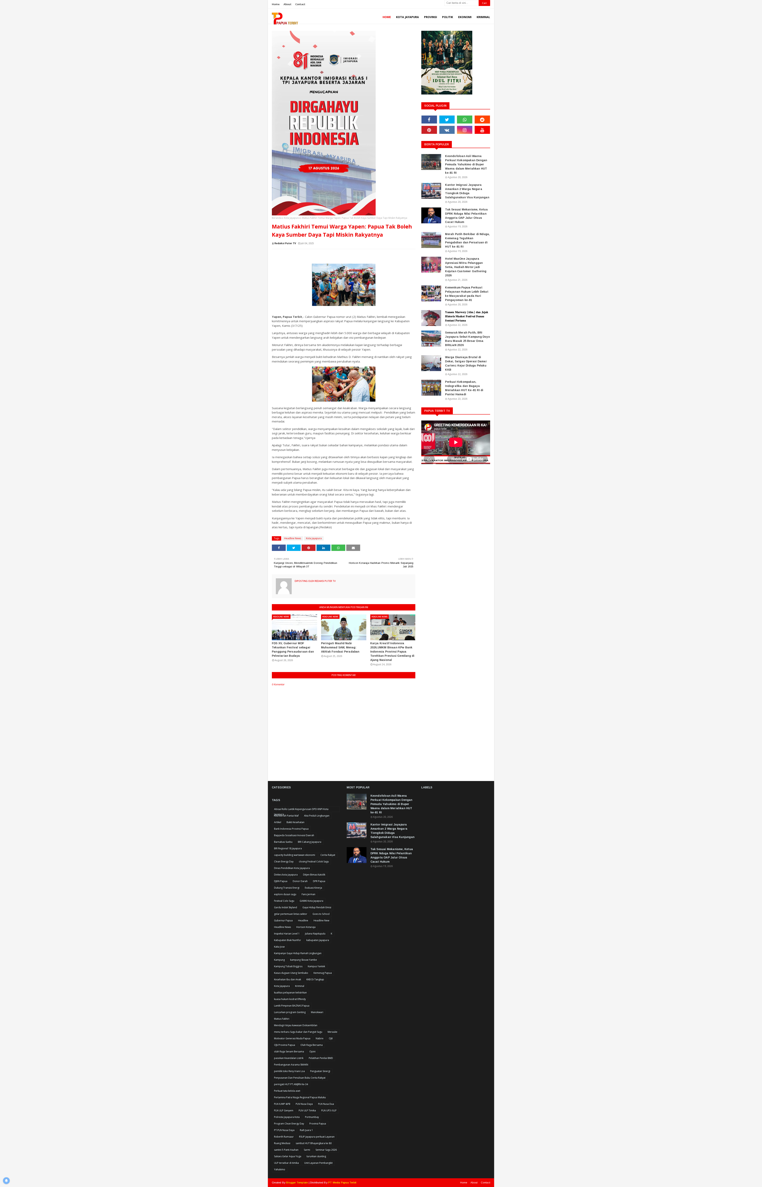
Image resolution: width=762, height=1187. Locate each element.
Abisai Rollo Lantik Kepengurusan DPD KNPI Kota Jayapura (301, 809)
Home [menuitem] (387, 17)
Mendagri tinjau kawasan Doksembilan (295, 1025)
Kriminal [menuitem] (483, 17)
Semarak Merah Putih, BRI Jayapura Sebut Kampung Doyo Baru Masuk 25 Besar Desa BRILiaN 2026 (467, 339)
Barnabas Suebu (283, 842)
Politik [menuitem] (447, 17)
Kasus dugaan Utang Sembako (291, 973)
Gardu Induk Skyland (285, 907)
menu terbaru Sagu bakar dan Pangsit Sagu (298, 1032)
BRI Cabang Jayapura (309, 842)
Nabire (319, 1038)
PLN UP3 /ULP (329, 1110)
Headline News (292, 538)
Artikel (277, 822)
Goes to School (321, 914)
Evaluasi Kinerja (313, 887)
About (287, 4)
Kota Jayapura (292, 218)
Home (276, 4)
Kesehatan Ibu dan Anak (287, 979)
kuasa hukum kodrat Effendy (290, 999)
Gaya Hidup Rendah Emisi (316, 907)
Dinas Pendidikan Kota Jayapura (292, 868)
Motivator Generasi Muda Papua (292, 1038)
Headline (303, 920)
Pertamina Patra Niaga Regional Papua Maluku (300, 1097)
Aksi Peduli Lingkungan (316, 815)
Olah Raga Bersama (311, 1045)
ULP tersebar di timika (286, 1163)
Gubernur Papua (283, 920)
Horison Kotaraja (306, 927)
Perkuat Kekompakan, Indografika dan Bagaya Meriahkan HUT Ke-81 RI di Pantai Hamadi (464, 388)
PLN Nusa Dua (326, 1104)
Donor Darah (300, 881)
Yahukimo (279, 1169)
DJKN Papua (280, 881)
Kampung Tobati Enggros (288, 966)
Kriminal (299, 986)
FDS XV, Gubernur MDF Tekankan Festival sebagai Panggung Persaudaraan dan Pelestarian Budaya (293, 649)
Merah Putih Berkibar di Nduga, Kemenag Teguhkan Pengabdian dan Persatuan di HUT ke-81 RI (467, 240)
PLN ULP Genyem (283, 1110)
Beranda (277, 218)
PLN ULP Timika (307, 1110)
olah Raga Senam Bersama (289, 1051)
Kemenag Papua (323, 973)
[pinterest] (429, 130)
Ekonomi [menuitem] (464, 17)
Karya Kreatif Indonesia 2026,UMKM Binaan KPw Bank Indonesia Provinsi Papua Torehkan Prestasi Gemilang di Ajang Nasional (392, 651)
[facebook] (429, 119)
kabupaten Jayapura (317, 940)
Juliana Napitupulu (315, 933)
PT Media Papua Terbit (342, 1182)
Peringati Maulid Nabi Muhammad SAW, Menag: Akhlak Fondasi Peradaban (340, 647)
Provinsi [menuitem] (430, 17)
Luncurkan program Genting (290, 1012)
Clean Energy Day (283, 861)
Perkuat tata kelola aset (287, 1091)
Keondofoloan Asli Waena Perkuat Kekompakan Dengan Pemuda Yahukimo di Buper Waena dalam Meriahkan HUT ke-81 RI (466, 164)
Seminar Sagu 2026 (326, 1149)
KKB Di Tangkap (315, 979)
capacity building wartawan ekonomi (294, 855)
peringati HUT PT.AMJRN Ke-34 (291, 1084)
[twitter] (447, 119)
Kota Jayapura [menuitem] (407, 17)
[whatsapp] (464, 119)
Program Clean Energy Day (289, 1123)
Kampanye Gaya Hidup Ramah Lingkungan (297, 953)
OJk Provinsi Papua (284, 1045)
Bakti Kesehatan (295, 822)
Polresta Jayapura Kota (287, 1117)
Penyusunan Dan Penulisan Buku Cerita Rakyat (299, 1077)
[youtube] (482, 130)
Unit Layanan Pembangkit (318, 1163)
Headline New (321, 920)
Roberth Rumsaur (284, 1136)
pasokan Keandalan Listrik (288, 1058)
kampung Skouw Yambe (303, 959)
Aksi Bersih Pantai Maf (286, 815)
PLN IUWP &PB (282, 1104)
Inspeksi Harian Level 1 (287, 933)
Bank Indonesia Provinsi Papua (291, 828)
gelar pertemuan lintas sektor (290, 914)
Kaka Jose (279, 946)
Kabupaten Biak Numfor (287, 940)
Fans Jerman (308, 894)
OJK (331, 1038)
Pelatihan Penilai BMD (321, 1058)
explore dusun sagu (285, 894)
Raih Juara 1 (306, 1130)
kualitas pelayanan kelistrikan (290, 992)
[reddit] (482, 119)
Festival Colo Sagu (284, 901)
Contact (300, 4)
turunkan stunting (316, 1156)
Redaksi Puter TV (285, 243)
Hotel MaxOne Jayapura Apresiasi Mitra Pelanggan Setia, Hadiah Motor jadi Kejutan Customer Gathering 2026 (465, 267)
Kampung (279, 959)
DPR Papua (319, 881)
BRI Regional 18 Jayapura (288, 848)
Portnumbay (312, 1117)
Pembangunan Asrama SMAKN (291, 1064)
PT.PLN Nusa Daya (284, 1130)
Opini (312, 1051)
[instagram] (464, 130)
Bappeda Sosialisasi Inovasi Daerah (294, 835)
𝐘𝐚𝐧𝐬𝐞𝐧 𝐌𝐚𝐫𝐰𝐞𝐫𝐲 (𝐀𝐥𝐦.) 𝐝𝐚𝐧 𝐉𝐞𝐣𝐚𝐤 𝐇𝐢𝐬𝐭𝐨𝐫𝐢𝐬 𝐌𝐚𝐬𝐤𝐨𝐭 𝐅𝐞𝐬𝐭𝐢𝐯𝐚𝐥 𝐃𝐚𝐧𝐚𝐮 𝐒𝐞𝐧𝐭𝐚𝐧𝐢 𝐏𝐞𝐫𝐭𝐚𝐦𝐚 (466, 316)
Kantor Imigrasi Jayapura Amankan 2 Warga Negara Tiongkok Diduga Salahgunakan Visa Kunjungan (467, 191)
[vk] (447, 130)
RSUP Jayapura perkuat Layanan (317, 1136)
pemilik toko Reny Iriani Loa (289, 1071)
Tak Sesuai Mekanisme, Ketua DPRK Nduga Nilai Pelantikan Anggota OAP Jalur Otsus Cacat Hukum (466, 216)
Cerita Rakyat (327, 855)
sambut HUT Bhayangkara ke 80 (314, 1143)
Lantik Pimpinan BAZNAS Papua (291, 1005)
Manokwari (317, 1012)
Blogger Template (297, 1182)
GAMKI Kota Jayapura (311, 901)
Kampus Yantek (316, 966)
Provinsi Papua (317, 1123)
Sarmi (307, 1149)
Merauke (332, 1032)
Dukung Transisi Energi (286, 887)
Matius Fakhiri (281, 1018)
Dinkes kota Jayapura (286, 874)
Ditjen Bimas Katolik (314, 874)
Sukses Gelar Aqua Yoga (287, 1156)
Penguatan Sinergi (320, 1071)
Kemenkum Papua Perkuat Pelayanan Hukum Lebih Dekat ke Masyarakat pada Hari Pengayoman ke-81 (466, 294)
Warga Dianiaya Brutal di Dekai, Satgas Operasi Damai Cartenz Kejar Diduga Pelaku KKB (465, 363)
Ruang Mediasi (282, 1143)
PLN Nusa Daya (304, 1104)
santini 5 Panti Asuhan (286, 1149)
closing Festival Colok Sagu (314, 861)
